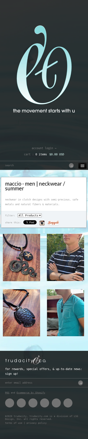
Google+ (44, 402)
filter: (10, 215)
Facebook (9, 402)
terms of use (13, 423)
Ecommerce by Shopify (31, 392)
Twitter (21, 402)
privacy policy (37, 423)
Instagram (56, 402)
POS (7, 392)
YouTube (67, 402)
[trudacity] (44, 13)
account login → (44, 148)
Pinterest (32, 402)
